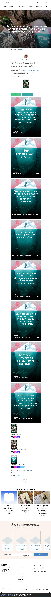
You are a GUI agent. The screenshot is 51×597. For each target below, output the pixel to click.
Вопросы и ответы (21, 567)
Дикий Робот (26, 89)
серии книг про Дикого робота (26, 470)
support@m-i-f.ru (4, 573)
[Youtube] (20, 589)
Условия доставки (20, 570)
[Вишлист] (43, 2)
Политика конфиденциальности (40, 571)
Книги (5, 6)
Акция (23, 6)
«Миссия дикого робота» (21, 72)
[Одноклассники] (24, 589)
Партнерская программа (22, 577)
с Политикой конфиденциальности (7, 595)
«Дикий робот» (27, 70)
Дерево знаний (20, 569)
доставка (7, 2)
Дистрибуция (20, 579)
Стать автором (20, 576)
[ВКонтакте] (22, 589)
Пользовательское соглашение (40, 569)
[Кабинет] (40, 2)
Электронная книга (27, 94)
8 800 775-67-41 (5, 567)
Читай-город (22, 467)
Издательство (38, 6)
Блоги (45, 6)
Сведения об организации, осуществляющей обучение (39, 568)
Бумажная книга (16, 94)
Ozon (18, 437)
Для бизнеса (30, 6)
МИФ (12, 437)
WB (15, 437)
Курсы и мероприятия (14, 6)
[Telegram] (26, 589)
